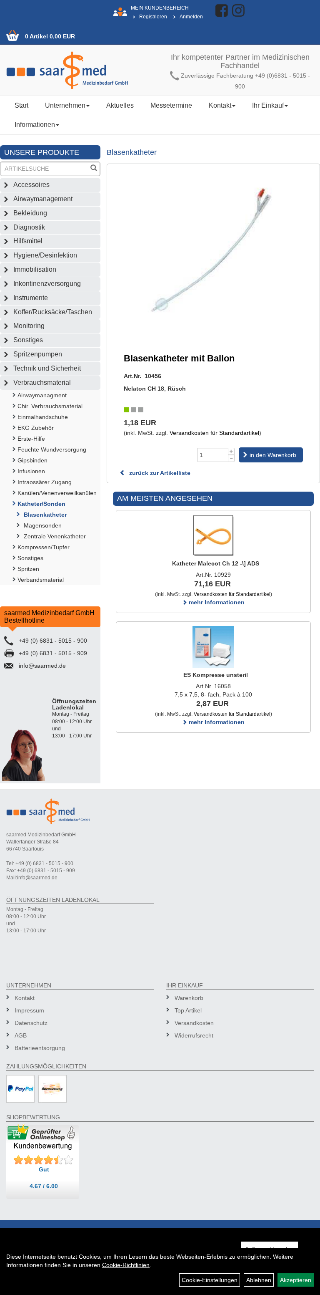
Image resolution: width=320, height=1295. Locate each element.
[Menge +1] (231, 451)
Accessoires (31, 184)
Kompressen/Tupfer (44, 547)
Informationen (35, 124)
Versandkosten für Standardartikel (214, 432)
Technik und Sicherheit (47, 368)
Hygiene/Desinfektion (45, 255)
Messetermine (171, 105)
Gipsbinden (33, 460)
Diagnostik (29, 227)
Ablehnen (258, 1280)
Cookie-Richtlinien (126, 1265)
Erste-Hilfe (31, 438)
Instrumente (30, 297)
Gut (44, 1169)
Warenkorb (189, 998)
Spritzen (28, 568)
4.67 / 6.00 (44, 1186)
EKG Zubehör (36, 427)
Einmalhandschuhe (43, 417)
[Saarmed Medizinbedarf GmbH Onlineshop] (80, 70)
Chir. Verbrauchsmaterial (50, 406)
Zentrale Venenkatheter (55, 536)
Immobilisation (34, 269)
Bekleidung (30, 213)
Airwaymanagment (42, 395)
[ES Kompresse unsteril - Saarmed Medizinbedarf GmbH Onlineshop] (213, 647)
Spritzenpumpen (37, 354)
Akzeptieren (295, 1280)
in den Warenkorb (273, 455)
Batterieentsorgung (40, 1048)
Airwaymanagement (42, 198)
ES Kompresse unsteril (215, 674)
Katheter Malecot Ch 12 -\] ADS (215, 563)
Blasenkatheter (45, 514)
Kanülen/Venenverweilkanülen (57, 493)
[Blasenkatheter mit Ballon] (213, 253)
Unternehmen (65, 105)
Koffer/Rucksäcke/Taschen (52, 312)
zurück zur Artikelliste (159, 473)
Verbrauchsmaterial (42, 382)
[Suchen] (93, 169)
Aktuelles (120, 105)
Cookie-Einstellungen (210, 1280)
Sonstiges (28, 339)
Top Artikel (188, 1010)
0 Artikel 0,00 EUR (50, 36)
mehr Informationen (216, 602)
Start (21, 105)
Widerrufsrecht (194, 1035)
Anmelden (191, 17)
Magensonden (43, 525)
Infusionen (31, 471)
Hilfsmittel (27, 241)
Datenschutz (31, 1023)
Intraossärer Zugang (45, 482)
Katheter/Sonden (41, 503)
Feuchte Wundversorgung (52, 449)
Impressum (29, 1010)
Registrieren (153, 17)
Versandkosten (194, 1023)
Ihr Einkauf (268, 105)
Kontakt (220, 105)
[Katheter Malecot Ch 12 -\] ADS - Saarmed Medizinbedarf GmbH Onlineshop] (213, 535)
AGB (21, 1035)
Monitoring (29, 325)
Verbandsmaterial (41, 579)
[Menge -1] (231, 458)
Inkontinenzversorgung (47, 283)
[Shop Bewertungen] (43, 1160)
